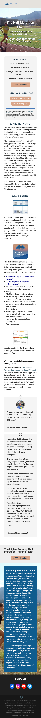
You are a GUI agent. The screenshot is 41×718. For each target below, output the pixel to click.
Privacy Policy (25, 715)
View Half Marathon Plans (20, 98)
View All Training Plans (20, 104)
